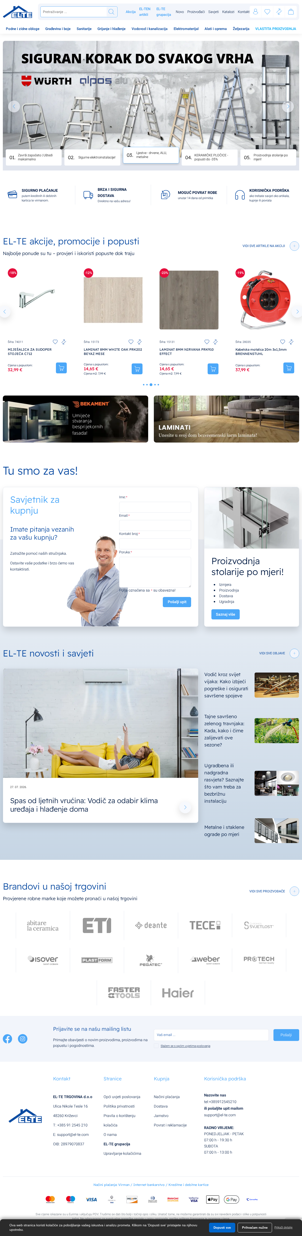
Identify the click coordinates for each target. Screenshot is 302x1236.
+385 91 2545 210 (72, 1125)
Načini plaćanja (167, 1097)
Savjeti (213, 11)
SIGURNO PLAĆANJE (40, 190)
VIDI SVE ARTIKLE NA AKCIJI (264, 245)
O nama (110, 1135)
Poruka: (124, 552)
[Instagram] (22, 1038)
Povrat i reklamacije (170, 1125)
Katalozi (228, 11)
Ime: (122, 497)
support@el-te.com (73, 1135)
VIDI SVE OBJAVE (272, 653)
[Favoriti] (267, 12)
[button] (14, 106)
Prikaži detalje (283, 1227)
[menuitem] (22, 29)
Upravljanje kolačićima (122, 1153)
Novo (180, 11)
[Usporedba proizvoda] (64, 342)
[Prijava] (255, 12)
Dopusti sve (222, 1227)
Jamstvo (161, 1116)
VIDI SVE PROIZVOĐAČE (267, 891)
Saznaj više (225, 614)
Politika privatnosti (119, 1106)
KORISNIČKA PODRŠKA (269, 190)
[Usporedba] (279, 12)
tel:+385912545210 (220, 1102)
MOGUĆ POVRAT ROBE (197, 193)
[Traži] (111, 12)
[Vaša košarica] (291, 12)
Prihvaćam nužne (255, 1227)
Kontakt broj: (128, 533)
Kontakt (244, 11)
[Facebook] (8, 1038)
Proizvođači (196, 11)
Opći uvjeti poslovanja (122, 1097)
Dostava (161, 1106)
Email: (123, 515)
